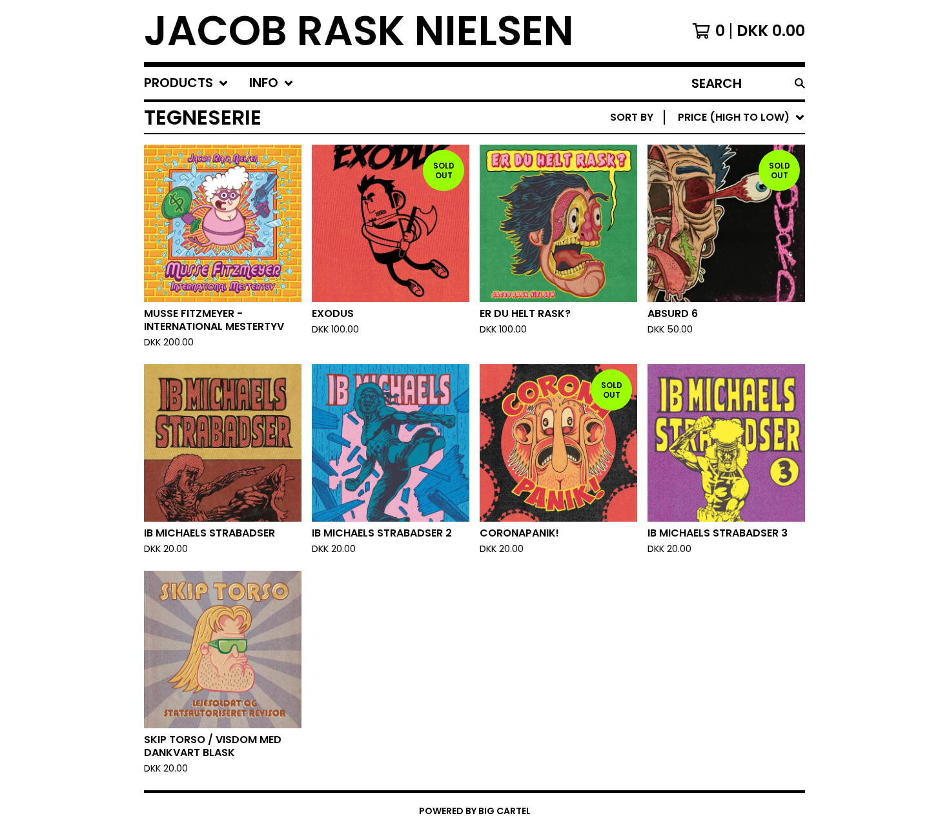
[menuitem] (186, 83)
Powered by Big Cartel (475, 810)
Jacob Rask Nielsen (359, 31)
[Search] (800, 83)
